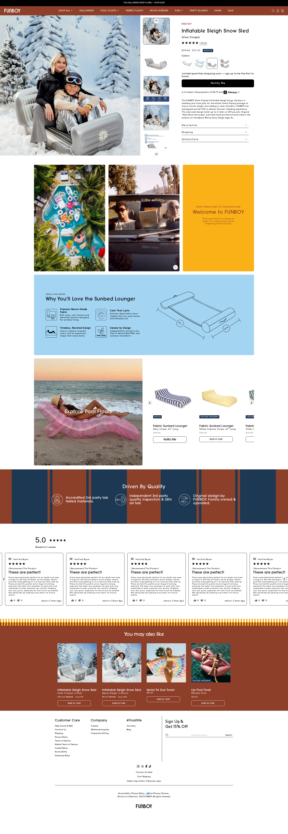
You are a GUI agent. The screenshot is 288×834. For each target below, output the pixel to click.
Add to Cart (216, 439)
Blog (129, 730)
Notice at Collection (128, 797)
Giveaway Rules (62, 756)
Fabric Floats (134, 10)
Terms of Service (63, 741)
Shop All (65, 10)
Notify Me (218, 83)
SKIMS (217, 10)
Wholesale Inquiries (100, 730)
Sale (231, 10)
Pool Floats (108, 10)
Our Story (131, 726)
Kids (178, 10)
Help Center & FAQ (63, 726)
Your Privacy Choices (159, 793)
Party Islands (199, 10)
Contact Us (60, 730)
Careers (94, 726)
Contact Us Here (144, 772)
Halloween (86, 10)
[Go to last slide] (156, 20)
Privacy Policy (61, 737)
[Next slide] (156, 154)
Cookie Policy (61, 748)
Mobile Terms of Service (66, 744)
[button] (273, 10)
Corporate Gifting (100, 733)
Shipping (59, 733)
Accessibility (61, 752)
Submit (228, 735)
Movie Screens (159, 10)
